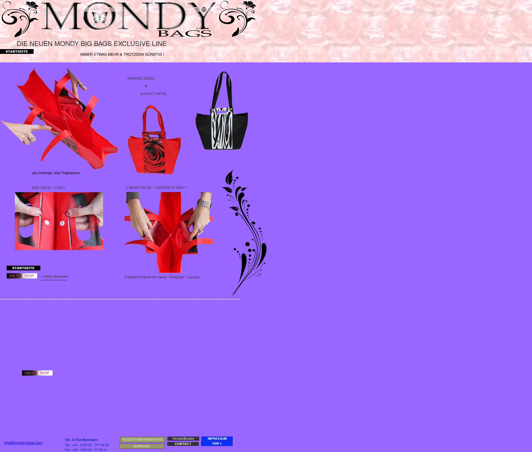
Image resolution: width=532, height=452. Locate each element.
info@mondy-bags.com (23, 442)
